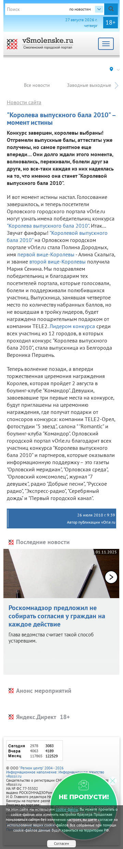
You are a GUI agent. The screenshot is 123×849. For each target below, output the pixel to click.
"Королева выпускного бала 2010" (48, 225)
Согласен (61, 843)
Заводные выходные (89, 85)
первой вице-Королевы (45, 254)
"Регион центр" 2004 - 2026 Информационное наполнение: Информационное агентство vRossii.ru (55, 772)
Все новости (37, 85)
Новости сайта (24, 102)
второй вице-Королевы (57, 261)
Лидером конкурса (72, 326)
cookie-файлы (67, 809)
